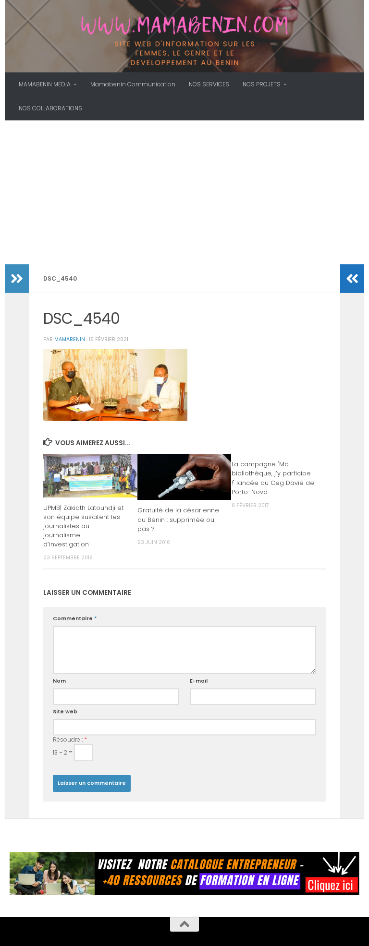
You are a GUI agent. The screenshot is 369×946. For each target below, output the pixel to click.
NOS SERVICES (209, 84)
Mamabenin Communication (132, 84)
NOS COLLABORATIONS (50, 108)
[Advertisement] (184, 192)
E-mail (199, 681)
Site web (65, 711)
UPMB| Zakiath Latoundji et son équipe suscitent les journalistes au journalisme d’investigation (83, 526)
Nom (59, 681)
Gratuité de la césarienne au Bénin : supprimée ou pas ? (178, 519)
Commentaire (75, 618)
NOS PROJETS (262, 84)
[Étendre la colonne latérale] (17, 278)
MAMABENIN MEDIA (45, 84)
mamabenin (69, 339)
